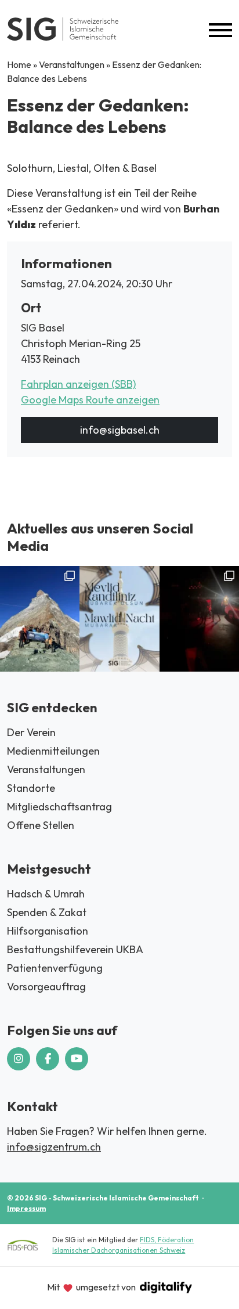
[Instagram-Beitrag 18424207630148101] (119, 619)
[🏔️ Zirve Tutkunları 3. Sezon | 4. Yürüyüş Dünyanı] (39, 619)
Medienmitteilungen (53, 751)
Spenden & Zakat (46, 912)
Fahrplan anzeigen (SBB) (78, 384)
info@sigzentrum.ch (54, 1146)
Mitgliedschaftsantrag (59, 806)
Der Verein (31, 732)
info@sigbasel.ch (120, 430)
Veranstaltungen (71, 64)
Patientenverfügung (55, 968)
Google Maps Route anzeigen (90, 399)
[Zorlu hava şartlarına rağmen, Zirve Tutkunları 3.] (199, 619)
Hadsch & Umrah (46, 893)
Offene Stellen (40, 825)
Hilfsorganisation (47, 930)
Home (19, 64)
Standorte (31, 788)
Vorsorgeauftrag (46, 986)
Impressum (26, 1208)
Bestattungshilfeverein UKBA (75, 949)
